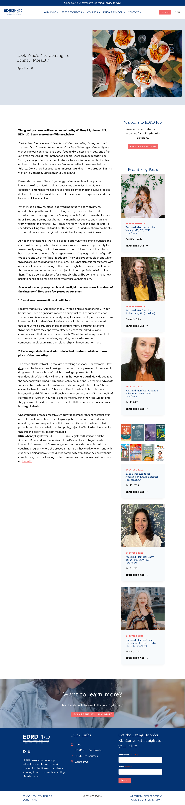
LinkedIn (27, 461)
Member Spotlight (136, 223)
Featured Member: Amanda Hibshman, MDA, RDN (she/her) (142, 394)
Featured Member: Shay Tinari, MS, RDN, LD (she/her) (140, 560)
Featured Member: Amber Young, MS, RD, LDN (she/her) (141, 230)
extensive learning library (97, 2)
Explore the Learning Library (92, 714)
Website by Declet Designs (146, 796)
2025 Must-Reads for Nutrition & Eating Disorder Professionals (142, 477)
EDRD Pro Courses (86, 756)
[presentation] (143, 196)
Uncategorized (135, 386)
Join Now (164, 12)
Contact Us (81, 761)
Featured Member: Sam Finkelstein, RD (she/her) (140, 311)
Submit (124, 780)
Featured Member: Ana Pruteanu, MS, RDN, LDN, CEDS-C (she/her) (141, 643)
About (78, 744)
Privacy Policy (32, 796)
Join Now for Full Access (143, 146)
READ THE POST (136, 245)
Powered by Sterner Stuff (146, 799)
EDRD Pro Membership (89, 750)
